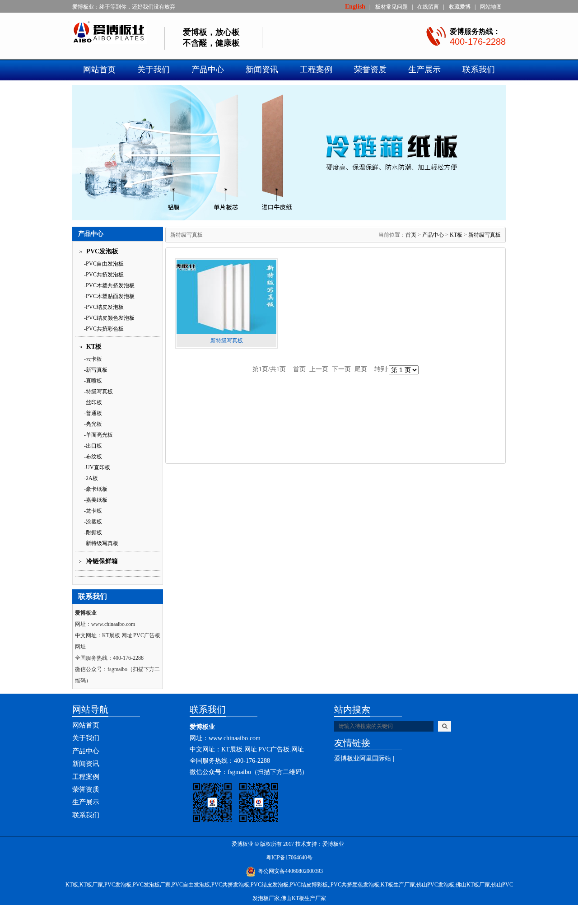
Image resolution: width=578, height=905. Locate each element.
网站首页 (99, 69)
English (355, 6)
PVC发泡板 (102, 251)
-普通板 (93, 413)
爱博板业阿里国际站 (362, 758)
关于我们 (153, 69)
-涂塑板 (93, 521)
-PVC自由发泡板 (104, 264)
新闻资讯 (262, 69)
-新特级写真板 (101, 543)
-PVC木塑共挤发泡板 (109, 285)
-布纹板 (93, 456)
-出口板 (93, 446)
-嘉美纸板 (95, 500)
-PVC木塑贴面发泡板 (109, 296)
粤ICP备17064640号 (289, 857)
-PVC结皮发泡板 (104, 307)
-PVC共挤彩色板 (104, 329)
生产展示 (424, 69)
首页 (411, 235)
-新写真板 (95, 370)
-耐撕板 (93, 532)
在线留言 (428, 7)
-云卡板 (93, 359)
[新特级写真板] (226, 297)
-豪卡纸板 (95, 489)
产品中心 (207, 69)
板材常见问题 (391, 7)
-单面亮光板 (98, 435)
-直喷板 (93, 381)
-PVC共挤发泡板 (104, 274)
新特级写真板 (484, 235)
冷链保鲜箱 (102, 561)
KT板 (94, 346)
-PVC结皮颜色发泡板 (109, 318)
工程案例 (316, 69)
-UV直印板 (97, 467)
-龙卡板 (93, 511)
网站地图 (491, 7)
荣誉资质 (370, 69)
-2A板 (91, 478)
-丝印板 (93, 402)
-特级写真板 (98, 391)
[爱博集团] (118, 33)
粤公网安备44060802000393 (290, 871)
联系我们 (478, 69)
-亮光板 (93, 424)
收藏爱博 (460, 7)
